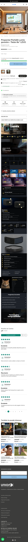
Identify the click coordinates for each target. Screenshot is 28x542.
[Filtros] (22, 335)
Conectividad (19, 279)
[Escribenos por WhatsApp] (2, 539)
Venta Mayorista (4, 517)
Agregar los (23, 75)
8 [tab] (19, 33)
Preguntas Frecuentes (5, 499)
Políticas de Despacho (5, 512)
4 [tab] (12, 33)
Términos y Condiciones (5, 510)
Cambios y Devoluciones (6, 495)
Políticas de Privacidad (5, 515)
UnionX (11, 537)
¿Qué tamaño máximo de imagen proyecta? (9, 302)
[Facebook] (13, 540)
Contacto (2, 502)
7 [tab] (17, 33)
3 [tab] (11, 33)
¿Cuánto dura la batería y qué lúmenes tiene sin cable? (11, 297)
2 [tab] (9, 33)
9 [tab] (20, 33)
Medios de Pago (4, 497)
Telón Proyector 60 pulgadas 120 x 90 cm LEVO (11, 82)
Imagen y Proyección (15, 279)
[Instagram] (15, 540)
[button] (14, 49)
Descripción (4, 116)
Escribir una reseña (10, 335)
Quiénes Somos (4, 508)
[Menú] (1, 4)
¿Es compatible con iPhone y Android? (8, 304)
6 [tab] (15, 33)
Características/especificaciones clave (12, 120)
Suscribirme (14, 477)
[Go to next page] (22, 411)
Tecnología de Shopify (17, 537)
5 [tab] (14, 33)
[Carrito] (26, 4)
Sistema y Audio (23, 279)
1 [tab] (7, 33)
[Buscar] (4, 4)
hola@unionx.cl (4, 525)
